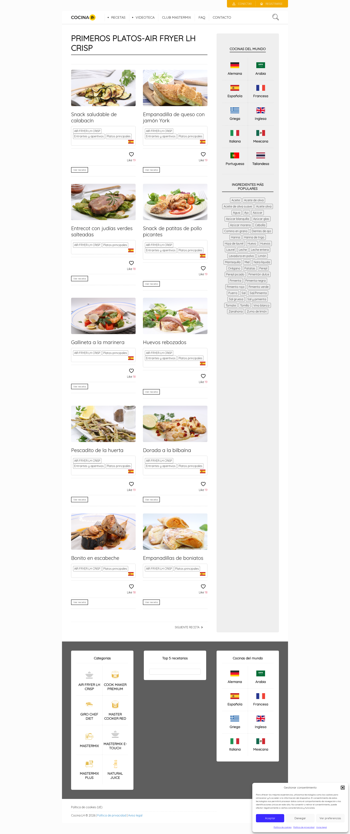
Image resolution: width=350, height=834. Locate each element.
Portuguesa (235, 163)
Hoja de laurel (234, 243)
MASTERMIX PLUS (89, 775)
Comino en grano (236, 231)
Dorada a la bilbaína (167, 450)
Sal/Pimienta (258, 293)
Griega (235, 118)
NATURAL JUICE (115, 775)
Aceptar (270, 818)
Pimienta (235, 280)
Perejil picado (235, 274)
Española (235, 96)
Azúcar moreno (240, 225)
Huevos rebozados (164, 342)
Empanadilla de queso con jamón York (174, 117)
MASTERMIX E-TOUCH (115, 746)
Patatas (249, 268)
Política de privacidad (303, 827)
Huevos (265, 243)
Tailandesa (260, 163)
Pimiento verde (259, 287)
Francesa (260, 96)
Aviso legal (321, 827)
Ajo (246, 212)
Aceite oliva (263, 206)
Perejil (263, 268)
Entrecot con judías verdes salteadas (102, 231)
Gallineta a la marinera (98, 342)
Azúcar (257, 212)
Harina (235, 237)
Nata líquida (262, 262)
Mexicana (260, 141)
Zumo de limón (257, 311)
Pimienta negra (255, 280)
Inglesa (260, 118)
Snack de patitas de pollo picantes (172, 231)
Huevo (252, 243)
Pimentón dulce (258, 274)
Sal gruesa (236, 299)
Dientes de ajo (261, 231)
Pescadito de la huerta (97, 450)
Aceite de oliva (254, 200)
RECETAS (118, 17)
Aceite (236, 200)
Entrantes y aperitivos (89, 136)
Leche (243, 250)
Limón (262, 256)
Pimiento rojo (235, 287)
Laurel (230, 250)
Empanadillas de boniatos (173, 558)
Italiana (235, 141)
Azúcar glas (261, 219)
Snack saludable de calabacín (94, 117)
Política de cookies (282, 827)
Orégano (234, 268)
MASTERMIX (89, 746)
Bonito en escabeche (95, 558)
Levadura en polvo (241, 256)
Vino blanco (261, 305)
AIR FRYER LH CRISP (87, 131)
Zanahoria (236, 311)
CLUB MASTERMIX (176, 17)
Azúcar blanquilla (237, 219)
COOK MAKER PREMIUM (115, 686)
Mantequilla (232, 262)
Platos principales (119, 136)
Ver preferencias (330, 818)
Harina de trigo (254, 237)
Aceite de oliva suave (238, 206)
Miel (247, 262)
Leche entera (260, 250)
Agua (236, 212)
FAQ (202, 17)
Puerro (232, 293)
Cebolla (260, 225)
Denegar (300, 818)
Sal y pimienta (256, 299)
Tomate (231, 305)
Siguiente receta (187, 627)
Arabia (260, 73)
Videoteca (145, 17)
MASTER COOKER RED (115, 716)
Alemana (235, 73)
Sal (244, 293)
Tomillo (244, 305)
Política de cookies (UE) (86, 807)
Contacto (222, 17)
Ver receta (79, 170)
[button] (343, 787)
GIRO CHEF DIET (89, 716)
